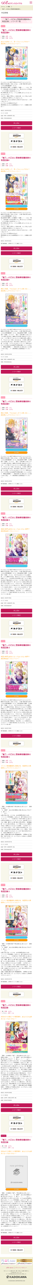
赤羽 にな (9, 36)
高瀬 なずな (9, 38)
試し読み (16, 123)
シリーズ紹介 (16, 128)
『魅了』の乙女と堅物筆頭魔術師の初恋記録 (13, 9)
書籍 (9, 6)
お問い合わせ (9, 1267)
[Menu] (31, 2)
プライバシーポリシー (21, 1267)
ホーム (3, 6)
